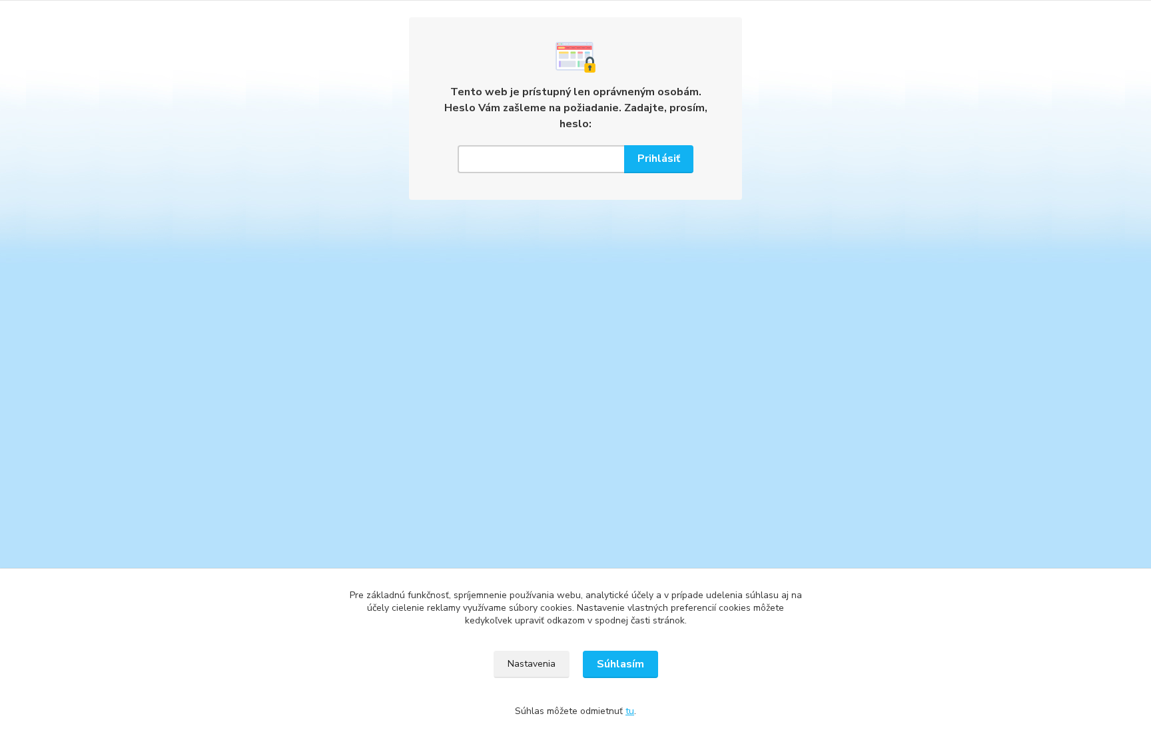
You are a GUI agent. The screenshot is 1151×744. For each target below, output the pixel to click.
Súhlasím (620, 664)
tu (629, 711)
